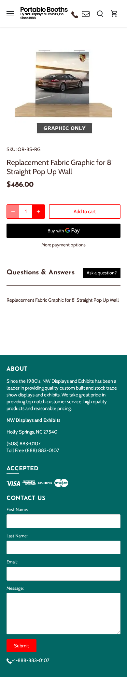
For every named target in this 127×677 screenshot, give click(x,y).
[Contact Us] (85, 13)
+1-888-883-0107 (30, 660)
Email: (12, 561)
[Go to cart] (114, 13)
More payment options (63, 244)
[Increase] (38, 211)
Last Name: (17, 535)
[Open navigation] (10, 13)
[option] (63, 88)
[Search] (100, 13)
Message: (15, 588)
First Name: (17, 509)
